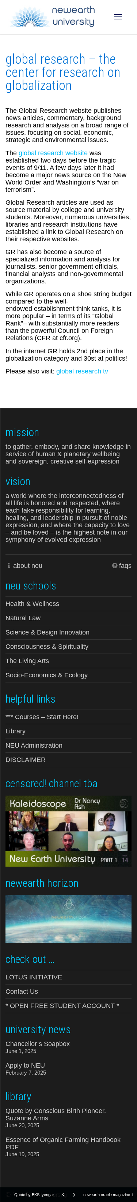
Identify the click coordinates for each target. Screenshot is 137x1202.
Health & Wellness (32, 603)
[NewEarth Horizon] (68, 918)
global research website (53, 153)
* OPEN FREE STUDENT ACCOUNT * (62, 1005)
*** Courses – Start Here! (42, 717)
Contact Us (21, 991)
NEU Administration (33, 745)
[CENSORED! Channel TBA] (68, 830)
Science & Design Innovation (47, 632)
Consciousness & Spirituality (46, 646)
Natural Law (23, 618)
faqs (125, 565)
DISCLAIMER (25, 759)
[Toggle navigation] (118, 17)
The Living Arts (27, 661)
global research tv (82, 371)
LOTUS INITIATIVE (33, 977)
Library (15, 731)
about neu (27, 565)
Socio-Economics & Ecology (46, 675)
